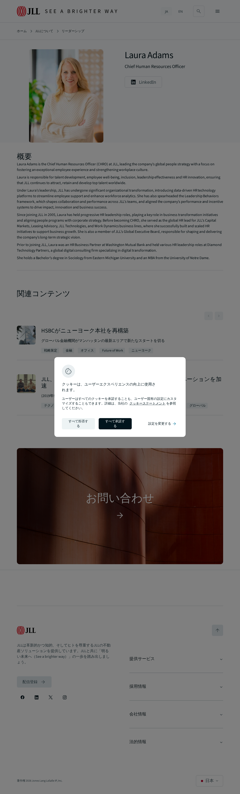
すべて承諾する (115, 423)
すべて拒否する (78, 423)
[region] (120, 397)
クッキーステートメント (147, 403)
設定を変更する (162, 424)
